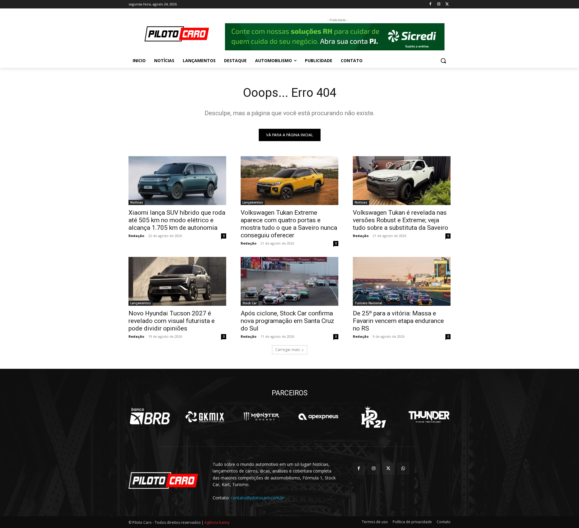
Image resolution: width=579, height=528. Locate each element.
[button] (443, 60)
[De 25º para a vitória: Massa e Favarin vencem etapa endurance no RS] (402, 281)
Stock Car (249, 303)
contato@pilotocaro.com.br (257, 498)
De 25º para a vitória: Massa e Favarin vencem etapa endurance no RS (398, 321)
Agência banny (216, 522)
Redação (136, 235)
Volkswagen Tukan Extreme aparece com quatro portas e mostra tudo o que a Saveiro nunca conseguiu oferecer (289, 224)
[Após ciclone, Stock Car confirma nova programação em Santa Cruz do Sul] (289, 281)
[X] (447, 4)
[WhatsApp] (403, 468)
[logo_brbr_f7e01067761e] (150, 417)
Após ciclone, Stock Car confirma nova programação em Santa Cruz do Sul (287, 321)
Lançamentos (252, 202)
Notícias (136, 202)
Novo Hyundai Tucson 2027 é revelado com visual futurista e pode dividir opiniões (171, 321)
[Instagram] (438, 4)
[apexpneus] (318, 417)
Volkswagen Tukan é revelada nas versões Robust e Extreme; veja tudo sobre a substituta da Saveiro (400, 220)
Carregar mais (287, 349)
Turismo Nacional (368, 303)
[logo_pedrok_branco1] (373, 417)
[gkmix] (205, 417)
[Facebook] (430, 4)
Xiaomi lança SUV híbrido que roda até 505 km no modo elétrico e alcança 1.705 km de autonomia (176, 220)
